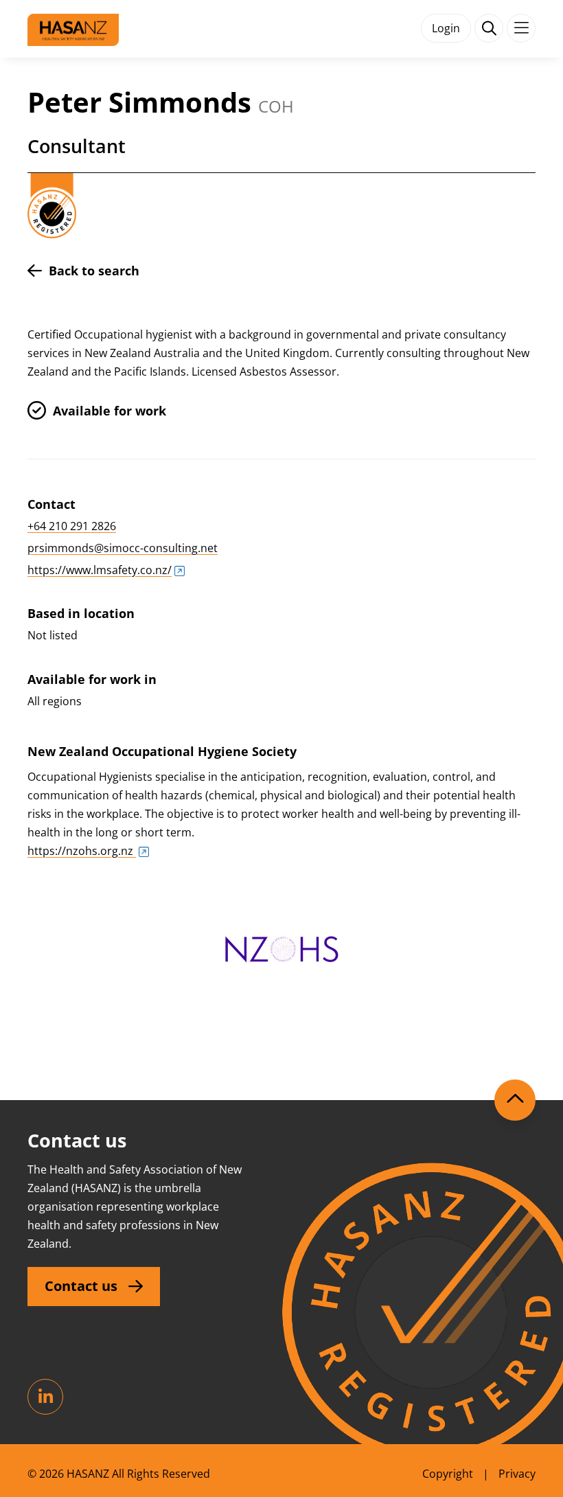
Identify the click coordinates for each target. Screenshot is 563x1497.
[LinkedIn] (45, 1397)
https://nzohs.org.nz (81, 850)
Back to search (94, 270)
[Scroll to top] (515, 1100)
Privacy (517, 1473)
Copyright (447, 1473)
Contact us (81, 1286)
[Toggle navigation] (521, 28)
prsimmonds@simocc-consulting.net (122, 548)
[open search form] (488, 28)
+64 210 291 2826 (71, 526)
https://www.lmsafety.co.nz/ (99, 570)
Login (446, 28)
